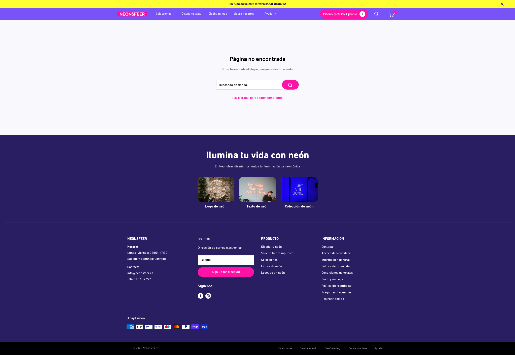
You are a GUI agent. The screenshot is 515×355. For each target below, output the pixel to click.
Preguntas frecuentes (336, 292)
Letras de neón (271, 266)
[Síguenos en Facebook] (200, 296)
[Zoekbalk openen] (376, 14)
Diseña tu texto (191, 13)
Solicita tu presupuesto (277, 253)
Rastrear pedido (332, 299)
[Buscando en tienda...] (290, 85)
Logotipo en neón (273, 273)
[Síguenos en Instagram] (208, 296)
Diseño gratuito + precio (340, 14)
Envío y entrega (332, 279)
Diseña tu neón (271, 247)
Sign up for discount (226, 272)
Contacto (327, 247)
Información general (335, 260)
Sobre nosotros (244, 13)
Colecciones (163, 13)
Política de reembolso (336, 286)
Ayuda (269, 13)
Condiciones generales (337, 273)
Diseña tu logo (217, 13)
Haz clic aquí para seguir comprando (257, 97)
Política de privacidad (336, 266)
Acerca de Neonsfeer (336, 253)
